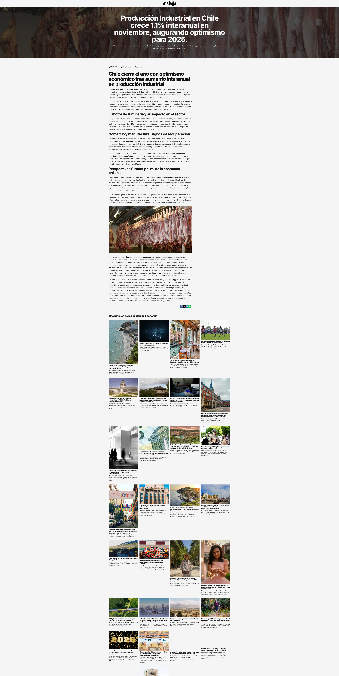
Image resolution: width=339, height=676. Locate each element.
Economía (138, 67)
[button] (72, 3)
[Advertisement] (215, 78)
